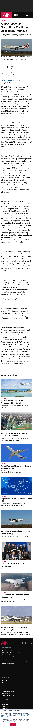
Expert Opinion (5, 683)
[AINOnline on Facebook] (22, 643)
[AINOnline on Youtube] (25, 643)
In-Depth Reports (6, 685)
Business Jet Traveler (7, 657)
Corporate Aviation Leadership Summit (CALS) (13, 661)
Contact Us (5, 708)
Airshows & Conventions (8, 691)
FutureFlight (5, 659)
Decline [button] (20, 725)
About (3, 702)
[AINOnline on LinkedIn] (31, 643)
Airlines (3, 20)
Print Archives (5, 680)
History (4, 706)
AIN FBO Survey (6, 650)
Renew (3, 674)
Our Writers (5, 704)
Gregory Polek (7, 80)
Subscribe (4, 670)
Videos (3, 687)
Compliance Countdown (8, 695)
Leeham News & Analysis (8, 663)
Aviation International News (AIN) (10, 652)
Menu (27, 15)
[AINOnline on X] (28, 643)
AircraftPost (5, 655)
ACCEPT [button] (13, 725)
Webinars (4, 689)
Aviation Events (6, 693)
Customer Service (6, 672)
